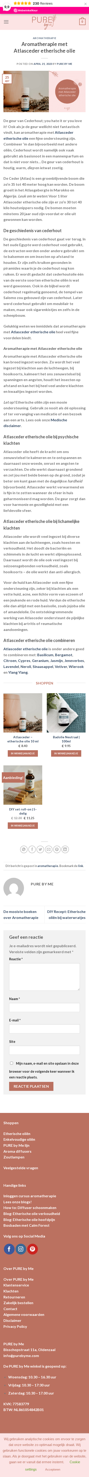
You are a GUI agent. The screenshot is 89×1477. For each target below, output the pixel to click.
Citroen (9, 660)
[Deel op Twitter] (40, 849)
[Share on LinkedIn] (65, 849)
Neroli (26, 666)
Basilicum (45, 655)
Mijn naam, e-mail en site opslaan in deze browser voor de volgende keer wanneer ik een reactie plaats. (44, 1070)
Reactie (16, 959)
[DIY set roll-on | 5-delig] (22, 784)
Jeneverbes (74, 660)
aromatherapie (44, 38)
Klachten (10, 1291)
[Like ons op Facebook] (9, 1249)
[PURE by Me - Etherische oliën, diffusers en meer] (44, 22)
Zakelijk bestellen (18, 1302)
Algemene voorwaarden (23, 1314)
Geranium (40, 660)
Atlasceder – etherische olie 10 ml (23, 739)
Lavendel (11, 666)
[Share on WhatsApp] (24, 849)
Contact (10, 1308)
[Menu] (6, 21)
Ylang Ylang (18, 672)
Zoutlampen (13, 1157)
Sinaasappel (43, 666)
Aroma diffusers (17, 1151)
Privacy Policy (15, 1326)
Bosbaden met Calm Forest (26, 1225)
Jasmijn (56, 660)
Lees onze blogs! (17, 1202)
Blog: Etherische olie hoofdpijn (29, 1219)
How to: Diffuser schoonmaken (29, 1207)
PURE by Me (64, 63)
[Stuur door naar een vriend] (48, 849)
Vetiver (61, 666)
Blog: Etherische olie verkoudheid (31, 1213)
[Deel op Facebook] (32, 849)
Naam (14, 999)
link (80, 866)
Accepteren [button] (52, 1469)
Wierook (76, 666)
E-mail (15, 1020)
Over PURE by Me (18, 1279)
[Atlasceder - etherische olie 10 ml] (22, 712)
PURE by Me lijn (16, 1145)
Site (12, 1042)
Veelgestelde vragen (20, 1168)
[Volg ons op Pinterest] (32, 1249)
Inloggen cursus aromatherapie (29, 1196)
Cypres (24, 660)
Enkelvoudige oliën (19, 1139)
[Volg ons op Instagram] (21, 1249)
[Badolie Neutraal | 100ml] (66, 712)
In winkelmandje (23, 753)
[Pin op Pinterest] (57, 849)
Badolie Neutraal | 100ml (66, 739)
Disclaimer (12, 1320)
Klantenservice (16, 1285)
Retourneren (14, 1297)
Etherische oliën (16, 1133)
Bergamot (63, 655)
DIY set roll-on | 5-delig (23, 811)
